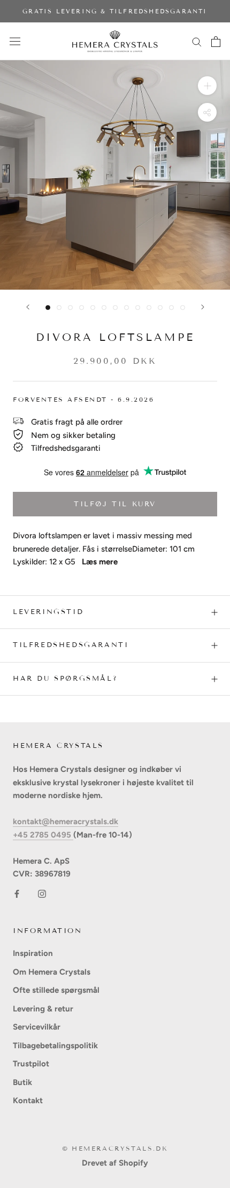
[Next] (202, 307)
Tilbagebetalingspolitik (55, 1045)
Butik (22, 1082)
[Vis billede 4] (81, 307)
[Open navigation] (15, 41)
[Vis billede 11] (160, 307)
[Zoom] (207, 85)
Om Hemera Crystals (51, 972)
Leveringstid (48, 612)
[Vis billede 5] (92, 307)
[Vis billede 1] (47, 307)
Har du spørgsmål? (65, 678)
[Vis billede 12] (171, 307)
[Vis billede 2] (59, 307)
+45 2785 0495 (43, 835)
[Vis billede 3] (70, 307)
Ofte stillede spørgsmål (56, 990)
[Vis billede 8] (126, 307)
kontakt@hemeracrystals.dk (65, 821)
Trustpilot (31, 1064)
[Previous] (27, 307)
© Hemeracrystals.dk (115, 1148)
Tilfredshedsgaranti (70, 645)
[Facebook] (17, 893)
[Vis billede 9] (137, 307)
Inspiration (33, 953)
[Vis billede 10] (149, 307)
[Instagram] (42, 893)
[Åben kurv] (215, 41)
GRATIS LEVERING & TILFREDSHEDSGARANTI (114, 11)
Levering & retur (43, 1009)
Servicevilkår (36, 1027)
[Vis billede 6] (104, 307)
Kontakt (28, 1100)
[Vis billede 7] (115, 307)
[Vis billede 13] (182, 307)
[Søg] (197, 41)
